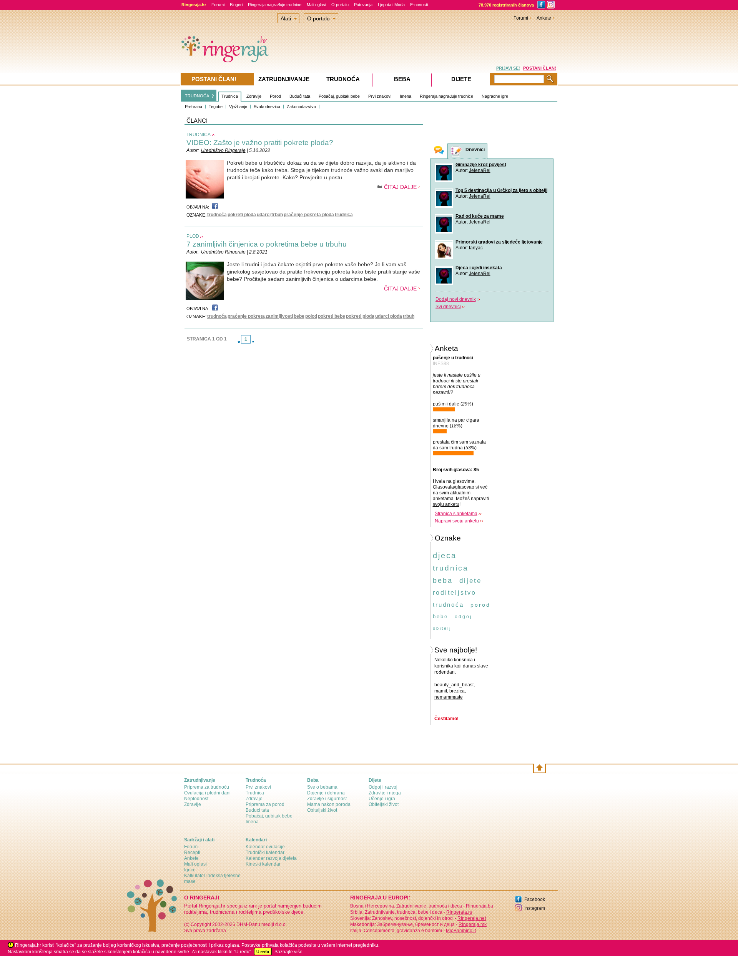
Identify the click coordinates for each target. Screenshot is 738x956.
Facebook (534, 899)
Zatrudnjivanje (283, 79)
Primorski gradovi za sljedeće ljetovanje (499, 242)
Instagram (534, 908)
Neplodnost (196, 798)
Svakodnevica (267, 106)
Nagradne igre (495, 96)
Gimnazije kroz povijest (480, 164)
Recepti (192, 852)
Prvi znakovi (379, 96)
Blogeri (236, 4)
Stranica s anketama (456, 513)
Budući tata (299, 96)
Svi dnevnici (448, 306)
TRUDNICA (198, 134)
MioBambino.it (461, 930)
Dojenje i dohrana (326, 793)
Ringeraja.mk (473, 924)
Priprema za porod (265, 804)
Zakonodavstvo (301, 106)
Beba (402, 79)
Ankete (544, 18)
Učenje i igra (382, 798)
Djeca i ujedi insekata (478, 267)
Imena (405, 96)
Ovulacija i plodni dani (207, 793)
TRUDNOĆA (197, 95)
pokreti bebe (331, 316)
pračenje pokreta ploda (309, 214)
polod (311, 316)
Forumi (217, 4)
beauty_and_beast (454, 684)
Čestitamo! (446, 718)
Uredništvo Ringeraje (223, 150)
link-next (253, 341)
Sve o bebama (322, 787)
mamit (440, 691)
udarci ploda (388, 316)
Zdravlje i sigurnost (327, 798)
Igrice (190, 870)
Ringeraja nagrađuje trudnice (274, 4)
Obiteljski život (322, 810)
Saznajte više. (289, 951)
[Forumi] (439, 151)
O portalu (340, 4)
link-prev (239, 341)
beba (443, 580)
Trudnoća (343, 79)
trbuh (277, 214)
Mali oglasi (316, 4)
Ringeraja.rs (459, 912)
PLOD (192, 236)
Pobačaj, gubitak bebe (339, 96)
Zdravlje (253, 96)
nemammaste (448, 697)
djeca (445, 555)
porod (480, 605)
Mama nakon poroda (329, 804)
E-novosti (419, 4)
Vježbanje (238, 106)
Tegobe (216, 106)
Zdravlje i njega (385, 793)
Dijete (461, 79)
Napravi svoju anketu (457, 521)
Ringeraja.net (471, 918)
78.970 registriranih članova (506, 5)
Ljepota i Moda (391, 4)
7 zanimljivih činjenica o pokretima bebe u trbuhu (266, 244)
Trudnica (229, 96)
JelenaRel (479, 170)
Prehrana (193, 106)
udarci (264, 214)
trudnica (344, 214)
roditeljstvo (454, 592)
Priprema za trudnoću (206, 787)
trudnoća (217, 214)
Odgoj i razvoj (383, 787)
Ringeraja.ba (479, 906)
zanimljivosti (279, 316)
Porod (275, 96)
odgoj (463, 616)
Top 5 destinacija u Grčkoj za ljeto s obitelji (501, 190)
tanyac (476, 247)
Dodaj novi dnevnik (455, 299)
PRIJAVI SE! (508, 68)
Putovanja (363, 4)
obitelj (442, 628)
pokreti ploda (242, 214)
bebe (299, 316)
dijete (470, 580)
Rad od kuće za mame (479, 216)
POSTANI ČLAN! (539, 68)
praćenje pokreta (246, 316)
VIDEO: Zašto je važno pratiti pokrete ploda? (259, 142)
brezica (457, 691)
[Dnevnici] (456, 151)
